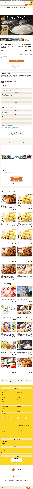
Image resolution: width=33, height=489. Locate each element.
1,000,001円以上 (20, 430)
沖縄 (4, 431)
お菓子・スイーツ (19, 401)
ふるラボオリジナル (20, 392)
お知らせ (2, 452)
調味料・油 (3, 404)
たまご (2, 399)
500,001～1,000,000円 (27, 428)
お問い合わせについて (16, 67)
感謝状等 (18, 411)
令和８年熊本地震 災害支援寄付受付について (16, 0)
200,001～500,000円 (20, 428)
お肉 (17, 394)
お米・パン (3, 394)
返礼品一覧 (8, 7)
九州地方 (2, 431)
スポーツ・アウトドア (20, 408)
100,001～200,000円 (27, 427)
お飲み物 (3, 401)
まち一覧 (12, 7)
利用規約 (6, 480)
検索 (26, 4)
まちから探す (2, 127)
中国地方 (2, 429)
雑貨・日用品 (3, 408)
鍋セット (18, 404)
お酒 (17, 399)
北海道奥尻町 (9, 127)
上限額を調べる (30, 54)
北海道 (6, 127)
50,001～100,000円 (20, 427)
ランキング (4, 7)
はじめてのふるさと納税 (4, 441)
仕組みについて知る (23, 54)
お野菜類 (18, 397)
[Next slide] (32, 7)
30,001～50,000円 (26, 425)
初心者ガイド (17, 7)
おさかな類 (3, 397)
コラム (24, 7)
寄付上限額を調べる (3, 443)
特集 (14, 7)
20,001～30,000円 (20, 425)
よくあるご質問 (3, 450)
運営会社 (26, 480)
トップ (2, 7)
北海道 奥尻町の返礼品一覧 (16, 127)
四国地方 (5, 429)
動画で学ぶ (21, 7)
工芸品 (2, 411)
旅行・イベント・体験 (5, 406)
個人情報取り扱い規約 (12, 480)
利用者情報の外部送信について (20, 480)
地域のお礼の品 (19, 406)
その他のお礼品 (4, 413)
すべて (2, 392)
